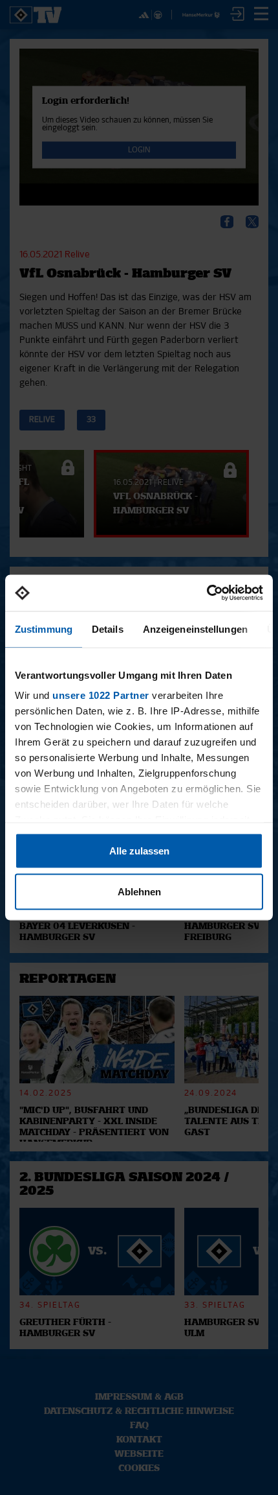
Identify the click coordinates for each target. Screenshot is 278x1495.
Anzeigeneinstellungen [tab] (195, 628)
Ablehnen (139, 891)
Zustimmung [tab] (43, 628)
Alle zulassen (139, 850)
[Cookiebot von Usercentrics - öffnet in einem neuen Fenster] (206, 593)
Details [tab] (107, 628)
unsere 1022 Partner (100, 695)
